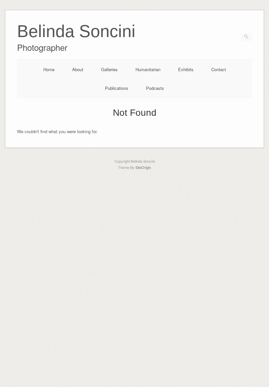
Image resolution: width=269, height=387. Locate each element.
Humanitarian (147, 69)
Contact (218, 69)
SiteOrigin (143, 167)
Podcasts (155, 88)
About (77, 69)
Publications (116, 88)
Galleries (109, 69)
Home (48, 69)
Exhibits (186, 69)
